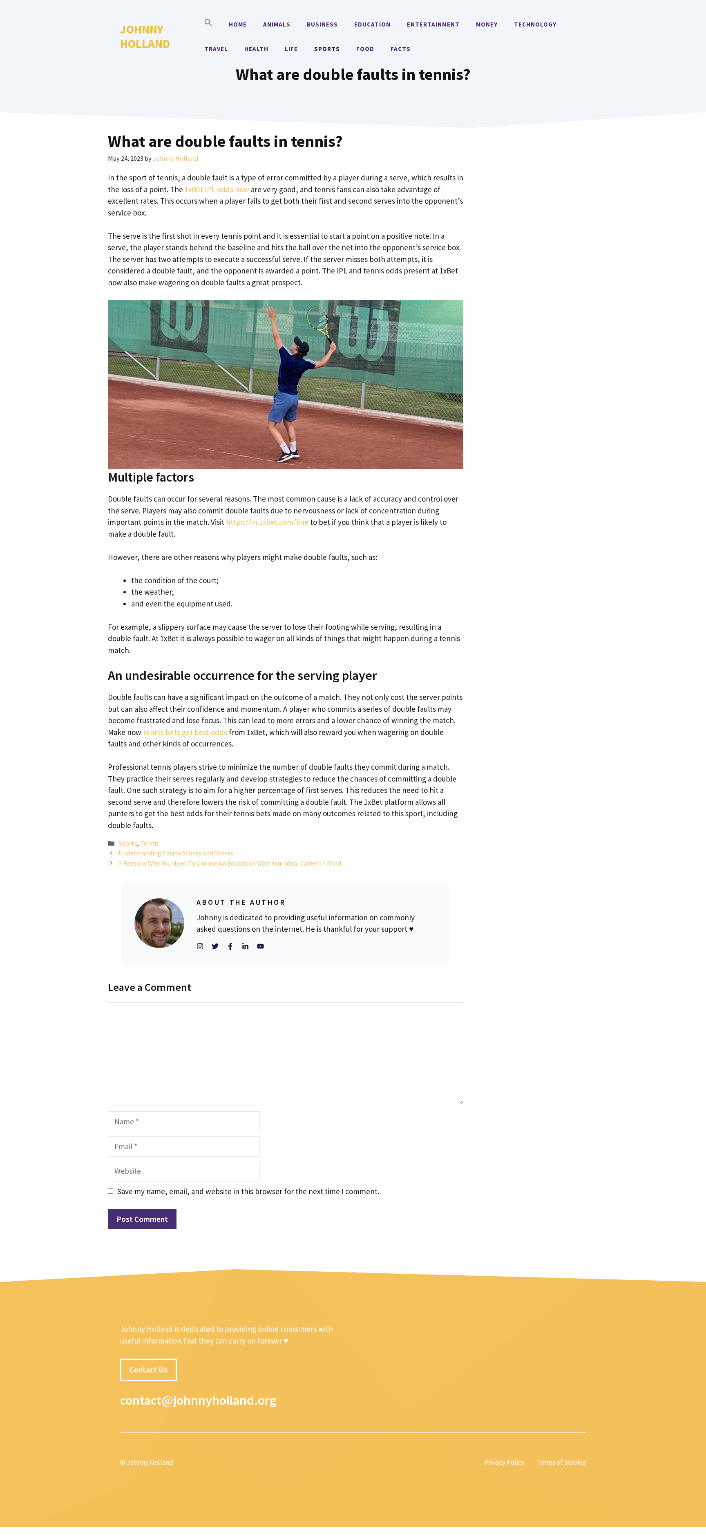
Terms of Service (561, 1462)
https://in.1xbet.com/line (267, 522)
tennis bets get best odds (185, 732)
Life (291, 49)
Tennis (149, 843)
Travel (216, 49)
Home (238, 24)
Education (372, 24)
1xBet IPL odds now (217, 189)
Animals (276, 24)
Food (365, 49)
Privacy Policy (504, 1462)
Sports (327, 49)
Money (487, 24)
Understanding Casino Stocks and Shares (175, 853)
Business (322, 24)
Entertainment (433, 24)
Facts (401, 49)
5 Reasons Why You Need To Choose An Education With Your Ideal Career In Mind (229, 863)
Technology (535, 24)
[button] (208, 24)
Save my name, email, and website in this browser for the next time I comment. (248, 1191)
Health (256, 49)
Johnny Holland (145, 36)
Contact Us (149, 1370)
